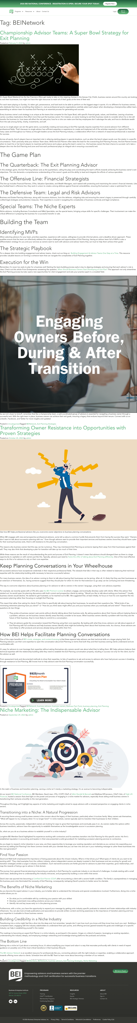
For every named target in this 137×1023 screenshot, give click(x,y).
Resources (28, 11)
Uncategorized (14, 423)
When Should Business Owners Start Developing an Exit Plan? (82, 269)
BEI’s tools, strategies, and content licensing (41, 639)
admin (27, 43)
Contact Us (45, 11)
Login (115, 11)
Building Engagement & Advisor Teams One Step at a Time (94, 253)
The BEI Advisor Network (10, 953)
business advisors (44, 706)
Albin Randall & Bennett (81, 794)
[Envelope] (10, 1001)
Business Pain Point (74, 706)
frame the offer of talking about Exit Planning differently (90, 556)
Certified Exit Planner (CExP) (44, 878)
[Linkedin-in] (15, 1001)
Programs (18, 11)
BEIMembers (31, 960)
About (38, 11)
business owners (58, 706)
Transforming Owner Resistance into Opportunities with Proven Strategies (63, 430)
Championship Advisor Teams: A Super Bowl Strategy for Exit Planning (64, 35)
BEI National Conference (21, 794)
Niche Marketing (90, 960)
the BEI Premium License (53, 590)
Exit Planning (103, 706)
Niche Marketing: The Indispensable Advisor (50, 710)
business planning (90, 706)
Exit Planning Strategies (46, 423)
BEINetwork (31, 423)
